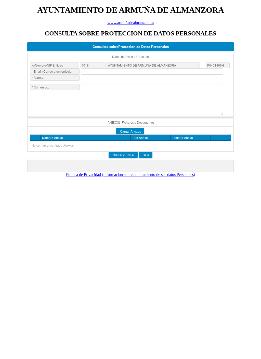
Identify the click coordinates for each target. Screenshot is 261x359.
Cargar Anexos (130, 131)
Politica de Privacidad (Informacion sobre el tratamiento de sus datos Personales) (130, 174)
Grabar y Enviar (123, 155)
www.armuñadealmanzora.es (130, 22)
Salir (145, 155)
